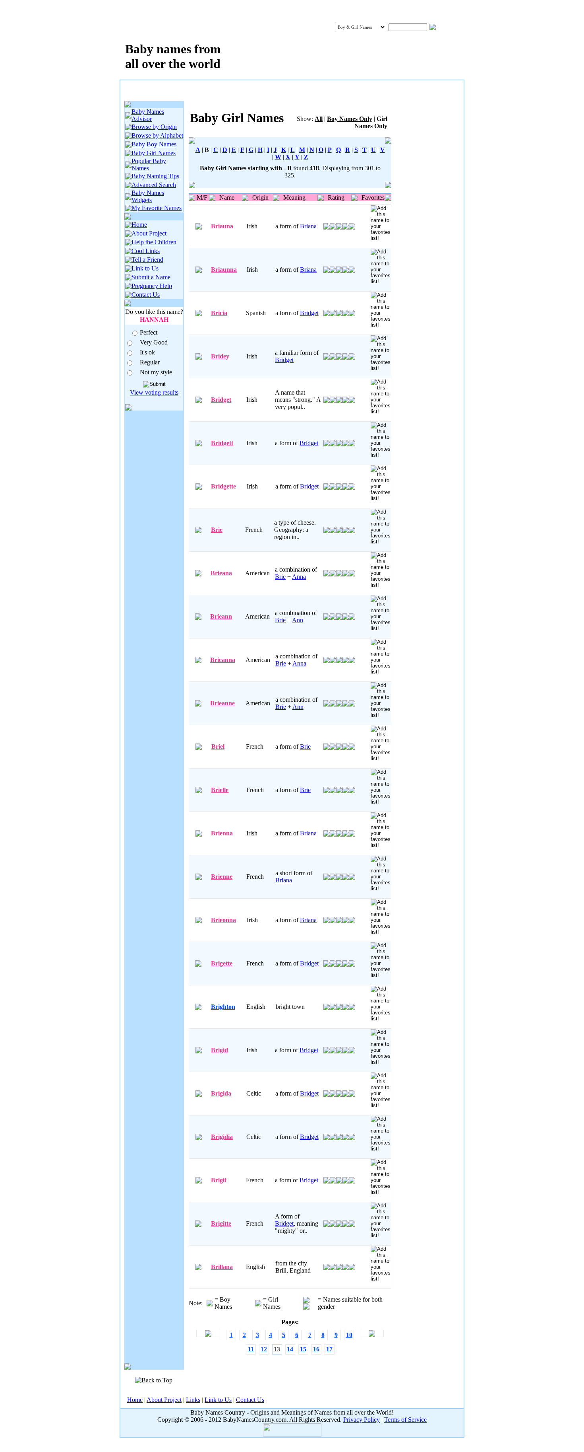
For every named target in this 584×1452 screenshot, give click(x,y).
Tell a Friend (147, 259)
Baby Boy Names (153, 144)
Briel (217, 746)
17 (329, 1349)
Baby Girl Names (153, 153)
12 (264, 1349)
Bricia (219, 312)
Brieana (221, 573)
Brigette (221, 963)
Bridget (309, 312)
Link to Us (145, 268)
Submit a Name (150, 277)
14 (290, 1349)
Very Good (154, 342)
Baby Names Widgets (147, 196)
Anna (299, 576)
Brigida (221, 1093)
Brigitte (221, 1223)
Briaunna (224, 269)
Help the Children (153, 242)
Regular (150, 362)
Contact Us (145, 294)
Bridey (220, 356)
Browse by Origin (154, 126)
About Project (148, 233)
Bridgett (222, 443)
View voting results (154, 392)
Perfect (148, 332)
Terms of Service (405, 1419)
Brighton (223, 1006)
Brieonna (223, 920)
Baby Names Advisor (147, 115)
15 (303, 1349)
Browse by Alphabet (157, 135)
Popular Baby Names (148, 164)
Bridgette (223, 486)
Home (139, 224)
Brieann (221, 616)
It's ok (147, 352)
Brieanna (222, 659)
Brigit (218, 1180)
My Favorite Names (156, 207)
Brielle (219, 789)
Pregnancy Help (151, 285)
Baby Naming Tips (155, 176)
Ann (297, 620)
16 (316, 1349)
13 (277, 1349)
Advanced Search (153, 184)
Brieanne (222, 703)
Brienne (221, 876)
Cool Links (145, 250)
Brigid (219, 1050)
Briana (308, 226)
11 (251, 1349)
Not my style (156, 372)
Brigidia (222, 1136)
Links (193, 1399)
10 (349, 1334)
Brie (216, 529)
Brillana (222, 1266)
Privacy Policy (361, 1419)
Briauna (222, 226)
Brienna (222, 833)
